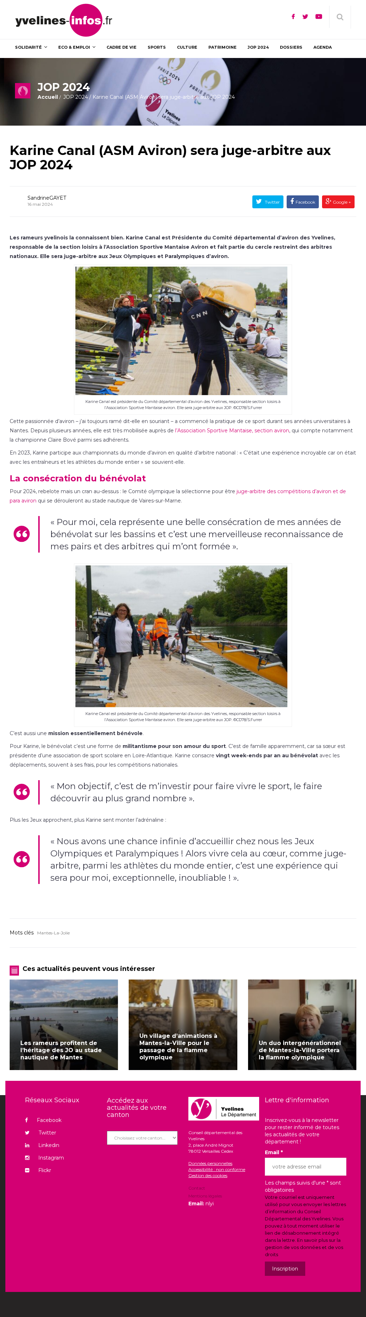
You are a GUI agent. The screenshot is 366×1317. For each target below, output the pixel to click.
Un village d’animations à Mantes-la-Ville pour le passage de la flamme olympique (178, 1046)
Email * (274, 1152)
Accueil (48, 97)
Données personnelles (210, 1163)
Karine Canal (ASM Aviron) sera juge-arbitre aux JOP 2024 (170, 157)
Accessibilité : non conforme (216, 1169)
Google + (341, 202)
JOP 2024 (75, 97)
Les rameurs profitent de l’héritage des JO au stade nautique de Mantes (61, 1050)
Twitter (272, 202)
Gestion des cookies (207, 1175)
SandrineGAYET (47, 198)
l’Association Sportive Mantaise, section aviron (232, 430)
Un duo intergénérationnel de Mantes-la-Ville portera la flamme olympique (300, 1050)
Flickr (44, 1170)
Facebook (305, 202)
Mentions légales (205, 1196)
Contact (196, 1188)
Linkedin (48, 1145)
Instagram (51, 1158)
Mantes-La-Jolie (53, 932)
